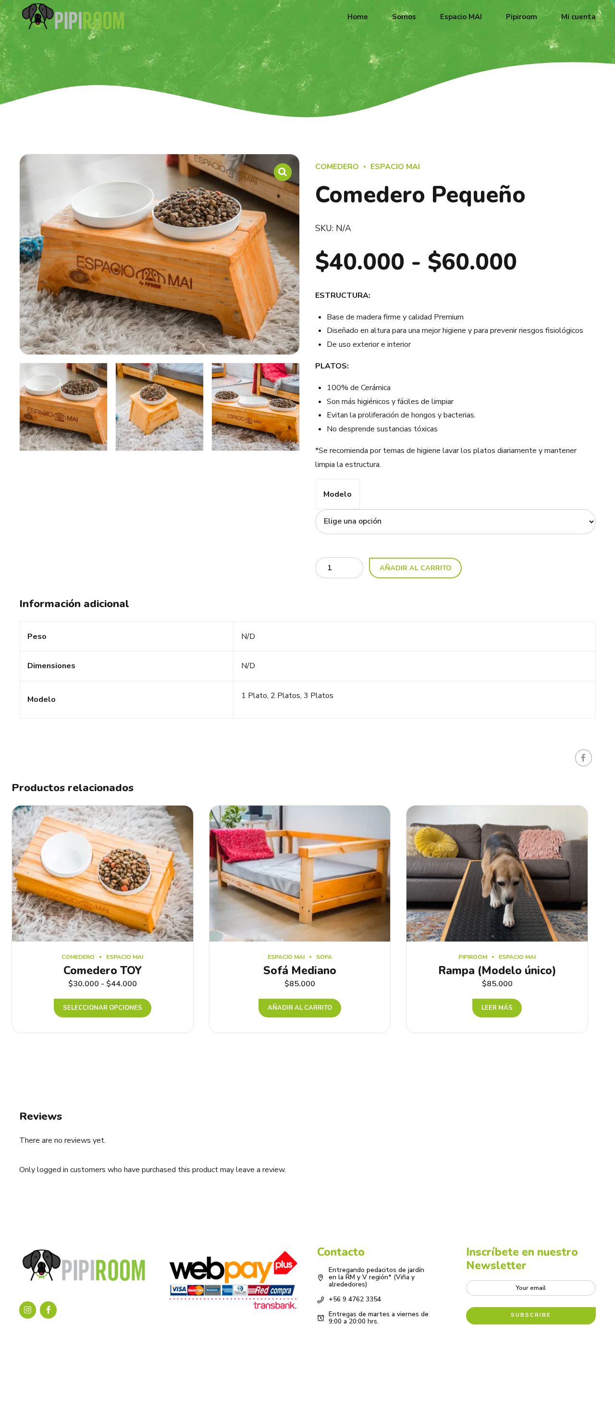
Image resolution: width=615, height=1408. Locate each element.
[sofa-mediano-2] (300, 873)
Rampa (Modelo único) (497, 970)
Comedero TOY (102, 970)
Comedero (337, 166)
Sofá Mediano (299, 970)
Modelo (337, 494)
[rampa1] (497, 873)
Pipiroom (521, 17)
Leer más (497, 1008)
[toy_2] (102, 873)
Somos (404, 17)
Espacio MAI (461, 17)
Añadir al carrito (416, 568)
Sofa (324, 957)
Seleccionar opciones (102, 1008)
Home (357, 17)
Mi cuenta (578, 17)
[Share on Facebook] (583, 757)
